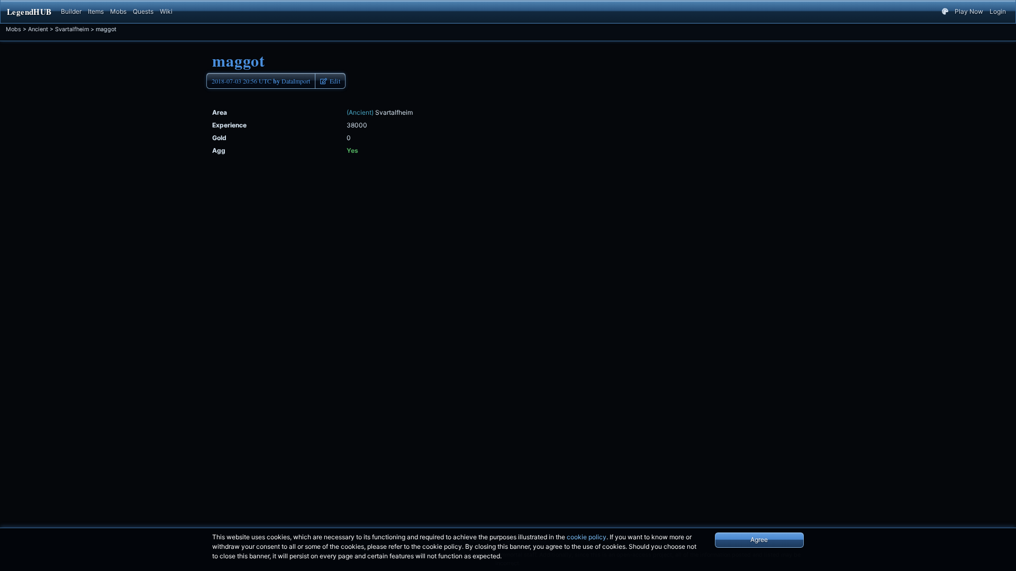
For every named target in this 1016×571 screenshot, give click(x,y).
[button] (330, 81)
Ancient (38, 29)
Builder (71, 11)
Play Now (969, 11)
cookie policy (586, 537)
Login (998, 11)
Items (96, 11)
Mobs (118, 11)
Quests (143, 11)
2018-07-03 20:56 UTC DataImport (261, 81)
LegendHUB (29, 11)
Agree (759, 540)
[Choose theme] (945, 12)
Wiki (166, 11)
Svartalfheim (72, 29)
